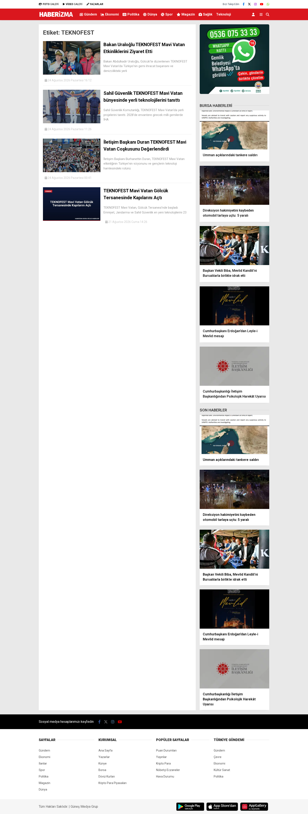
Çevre (217, 757)
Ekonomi (112, 14)
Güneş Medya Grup (84, 807)
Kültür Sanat (222, 770)
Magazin (188, 14)
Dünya (152, 14)
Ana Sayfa (105, 750)
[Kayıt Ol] (254, 14)
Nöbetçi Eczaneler (168, 770)
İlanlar (43, 763)
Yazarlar (104, 757)
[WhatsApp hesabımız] (268, 4)
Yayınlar (161, 757)
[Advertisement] (18, 89)
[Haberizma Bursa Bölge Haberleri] (56, 18)
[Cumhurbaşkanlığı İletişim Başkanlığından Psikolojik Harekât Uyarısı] (234, 366)
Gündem (90, 14)
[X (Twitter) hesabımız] (249, 4)
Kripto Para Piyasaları (112, 783)
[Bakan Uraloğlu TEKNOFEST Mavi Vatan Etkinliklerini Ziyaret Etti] (71, 73)
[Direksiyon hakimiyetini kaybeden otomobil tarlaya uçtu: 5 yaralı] (234, 185)
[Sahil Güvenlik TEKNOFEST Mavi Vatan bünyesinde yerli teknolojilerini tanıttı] (71, 122)
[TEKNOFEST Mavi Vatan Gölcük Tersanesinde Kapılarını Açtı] (71, 219)
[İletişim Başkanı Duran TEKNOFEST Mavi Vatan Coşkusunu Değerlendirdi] (71, 171)
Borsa (102, 770)
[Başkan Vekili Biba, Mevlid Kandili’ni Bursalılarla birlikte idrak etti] (234, 245)
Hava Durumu (165, 776)
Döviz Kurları (106, 776)
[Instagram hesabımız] (255, 4)
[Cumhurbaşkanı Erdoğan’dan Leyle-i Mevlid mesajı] (234, 305)
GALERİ (51, 4)
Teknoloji (223, 14)
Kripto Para (163, 763)
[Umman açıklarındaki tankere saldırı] (234, 130)
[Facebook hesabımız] (244, 4)
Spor (169, 14)
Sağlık (207, 14)
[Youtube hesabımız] (261, 4)
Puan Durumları (166, 750)
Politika (133, 14)
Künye (102, 763)
